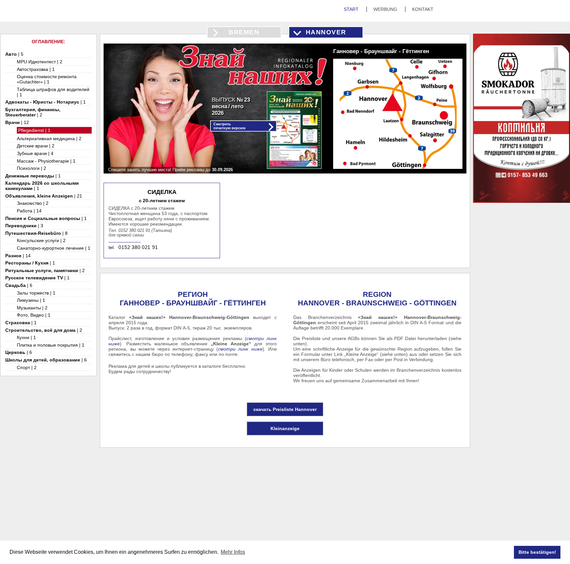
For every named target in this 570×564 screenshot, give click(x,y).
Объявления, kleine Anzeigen (43, 196)
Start (352, 9)
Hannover (326, 32)
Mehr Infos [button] (233, 552)
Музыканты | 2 (32, 307)
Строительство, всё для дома (43, 330)
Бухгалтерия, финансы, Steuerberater (32, 112)
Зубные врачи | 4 (35, 153)
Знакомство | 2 (32, 203)
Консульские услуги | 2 (41, 240)
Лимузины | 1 (31, 300)
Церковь (18, 352)
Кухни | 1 (26, 337)
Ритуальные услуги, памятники (45, 270)
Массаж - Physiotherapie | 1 (46, 161)
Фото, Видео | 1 (33, 315)
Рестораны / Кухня (30, 263)
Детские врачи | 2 (35, 145)
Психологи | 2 (31, 168)
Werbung (385, 9)
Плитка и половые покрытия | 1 (50, 345)
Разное (18, 255)
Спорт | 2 (27, 367)
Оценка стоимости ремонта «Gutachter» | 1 (47, 79)
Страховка (21, 322)
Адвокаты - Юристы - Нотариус (45, 102)
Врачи (17, 122)
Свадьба (18, 285)
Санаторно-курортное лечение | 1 (53, 248)
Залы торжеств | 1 (36, 293)
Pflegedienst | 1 (34, 130)
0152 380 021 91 (138, 247)
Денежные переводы (33, 175)
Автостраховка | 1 (36, 69)
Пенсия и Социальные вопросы (46, 218)
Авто (14, 54)
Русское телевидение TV (37, 277)
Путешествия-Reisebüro (36, 233)
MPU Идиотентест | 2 (39, 61)
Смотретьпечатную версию (229, 126)
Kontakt (422, 9)
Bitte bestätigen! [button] (537, 552)
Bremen (244, 32)
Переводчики (24, 225)
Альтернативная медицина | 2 (49, 138)
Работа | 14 (29, 210)
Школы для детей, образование (46, 359)
